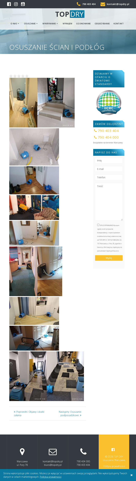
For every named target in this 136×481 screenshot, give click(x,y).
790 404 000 (83, 461)
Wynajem (67, 23)
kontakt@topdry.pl (118, 4)
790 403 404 (89, 4)
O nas (14, 23)
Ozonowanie (83, 23)
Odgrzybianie (102, 23)
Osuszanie (30, 23)
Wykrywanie (49, 23)
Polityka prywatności (114, 466)
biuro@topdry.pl (53, 464)
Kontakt (119, 23)
